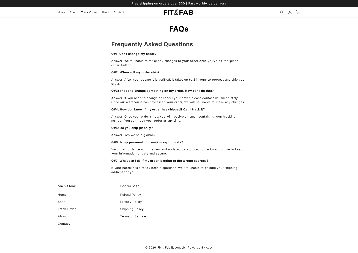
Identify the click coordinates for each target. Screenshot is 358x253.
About (62, 216)
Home (62, 194)
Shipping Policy (132, 209)
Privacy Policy (131, 202)
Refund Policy (130, 194)
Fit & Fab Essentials (172, 247)
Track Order (67, 209)
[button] (282, 12)
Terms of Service (133, 216)
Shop (61, 202)
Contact (64, 223)
